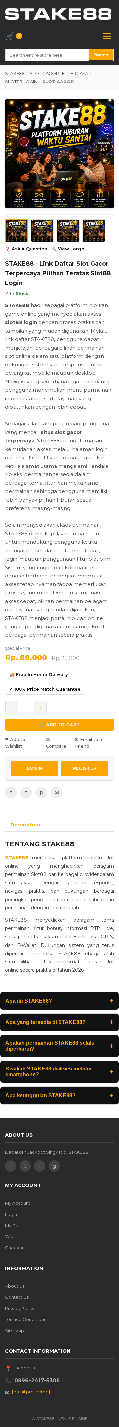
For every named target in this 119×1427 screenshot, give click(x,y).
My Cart (13, 1225)
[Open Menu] (107, 36)
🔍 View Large (67, 248)
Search (101, 54)
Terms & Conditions (25, 1319)
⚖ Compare (56, 743)
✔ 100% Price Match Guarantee (45, 689)
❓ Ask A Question (26, 248)
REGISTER (85, 768)
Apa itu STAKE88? (59, 1000)
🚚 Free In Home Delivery (38, 674)
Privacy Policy (19, 1308)
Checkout (15, 1247)
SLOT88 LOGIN (21, 81)
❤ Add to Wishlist (15, 743)
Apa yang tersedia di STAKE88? (59, 1022)
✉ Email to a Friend (88, 743)
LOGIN (34, 768)
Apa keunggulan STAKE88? (59, 1095)
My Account (17, 1203)
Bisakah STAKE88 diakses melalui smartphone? (59, 1071)
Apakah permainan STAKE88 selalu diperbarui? (59, 1046)
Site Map (14, 1330)
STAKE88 (15, 73)
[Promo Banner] (59, 153)
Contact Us (17, 1297)
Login (11, 1214)
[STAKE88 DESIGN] (58, 14)
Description (25, 825)
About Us (14, 1286)
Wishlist (13, 1236)
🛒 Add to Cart (59, 724)
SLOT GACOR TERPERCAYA (59, 73)
